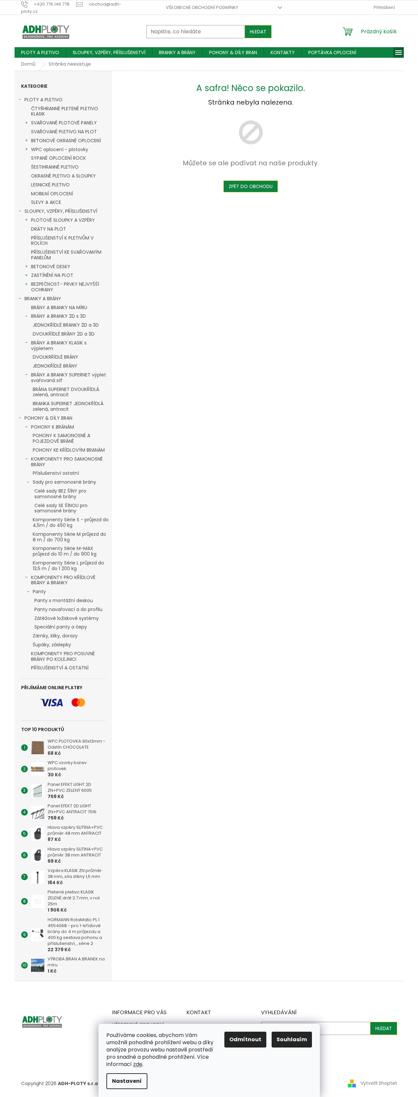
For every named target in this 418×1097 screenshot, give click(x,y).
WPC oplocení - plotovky (59, 149)
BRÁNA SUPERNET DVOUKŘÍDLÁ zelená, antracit (66, 392)
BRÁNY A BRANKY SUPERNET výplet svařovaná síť (68, 377)
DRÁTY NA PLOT (48, 229)
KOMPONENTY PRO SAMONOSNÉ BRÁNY (67, 462)
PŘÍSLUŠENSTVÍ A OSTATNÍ (60, 667)
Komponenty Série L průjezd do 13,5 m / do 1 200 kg (68, 566)
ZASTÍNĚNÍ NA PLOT (52, 275)
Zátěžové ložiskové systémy (66, 618)
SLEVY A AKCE (46, 202)
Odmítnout (245, 1039)
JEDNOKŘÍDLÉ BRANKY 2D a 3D (66, 325)
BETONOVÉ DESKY (50, 266)
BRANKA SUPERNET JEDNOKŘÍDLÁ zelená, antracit (68, 406)
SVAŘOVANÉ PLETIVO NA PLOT (64, 131)
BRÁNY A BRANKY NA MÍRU (59, 307)
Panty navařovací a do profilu (68, 609)
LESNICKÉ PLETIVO (50, 184)
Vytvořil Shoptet (379, 1083)
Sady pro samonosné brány (64, 482)
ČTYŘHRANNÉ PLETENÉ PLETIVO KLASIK (64, 111)
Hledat (258, 31)
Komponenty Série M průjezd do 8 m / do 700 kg (69, 537)
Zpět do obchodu (251, 186)
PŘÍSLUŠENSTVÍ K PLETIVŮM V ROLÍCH (62, 241)
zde (137, 1064)
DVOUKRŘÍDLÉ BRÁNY (55, 357)
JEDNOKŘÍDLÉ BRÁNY (55, 366)
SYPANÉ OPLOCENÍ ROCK (58, 158)
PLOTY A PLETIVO (43, 99)
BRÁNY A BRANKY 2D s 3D (58, 316)
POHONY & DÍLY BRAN (48, 418)
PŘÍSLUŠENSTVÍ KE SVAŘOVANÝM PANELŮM (66, 255)
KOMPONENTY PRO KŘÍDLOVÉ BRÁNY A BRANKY (63, 580)
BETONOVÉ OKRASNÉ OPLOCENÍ (66, 140)
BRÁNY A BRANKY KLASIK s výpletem (59, 345)
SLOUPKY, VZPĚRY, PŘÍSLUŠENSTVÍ (60, 211)
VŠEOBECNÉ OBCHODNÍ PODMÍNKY (202, 7)
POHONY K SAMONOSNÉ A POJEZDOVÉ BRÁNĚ (61, 438)
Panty (39, 591)
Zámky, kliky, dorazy (55, 635)
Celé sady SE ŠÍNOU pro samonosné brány (61, 508)
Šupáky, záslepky (52, 644)
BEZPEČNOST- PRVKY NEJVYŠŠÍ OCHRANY (65, 287)
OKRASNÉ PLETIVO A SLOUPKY (63, 176)
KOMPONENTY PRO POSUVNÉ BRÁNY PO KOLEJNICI (63, 656)
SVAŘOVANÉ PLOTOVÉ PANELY (64, 122)
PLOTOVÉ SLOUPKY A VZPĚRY (63, 220)
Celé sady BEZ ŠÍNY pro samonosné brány (60, 494)
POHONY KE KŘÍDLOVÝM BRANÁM (69, 450)
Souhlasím (292, 1039)
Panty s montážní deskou (63, 600)
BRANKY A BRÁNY (42, 298)
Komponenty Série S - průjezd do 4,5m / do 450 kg (71, 522)
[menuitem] (40, 52)
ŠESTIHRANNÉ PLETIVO (55, 167)
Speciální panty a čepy (60, 627)
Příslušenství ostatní (56, 473)
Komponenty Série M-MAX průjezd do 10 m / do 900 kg (64, 551)
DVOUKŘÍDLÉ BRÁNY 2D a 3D (64, 334)
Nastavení (127, 1081)
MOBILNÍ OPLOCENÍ (52, 193)
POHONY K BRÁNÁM (52, 427)
